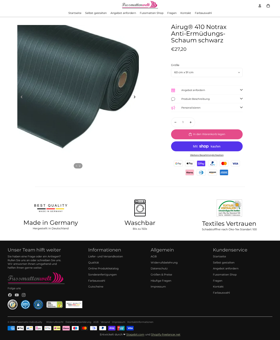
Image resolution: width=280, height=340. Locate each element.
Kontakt (218, 286)
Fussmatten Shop (225, 274)
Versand (105, 322)
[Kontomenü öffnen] (260, 6)
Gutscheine (95, 286)
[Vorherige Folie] (20, 97)
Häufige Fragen (161, 280)
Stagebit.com (135, 334)
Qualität (93, 262)
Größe (175, 65)
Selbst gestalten (223, 262)
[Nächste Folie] (136, 97)
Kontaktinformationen (140, 322)
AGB (154, 256)
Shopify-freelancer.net (165, 334)
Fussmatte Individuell (28, 322)
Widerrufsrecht (54, 322)
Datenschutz (159, 268)
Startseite (219, 256)
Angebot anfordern (225, 268)
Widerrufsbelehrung (164, 262)
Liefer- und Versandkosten (105, 256)
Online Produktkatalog (103, 268)
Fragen (217, 280)
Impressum (158, 286)
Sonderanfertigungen (102, 274)
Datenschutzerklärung (78, 322)
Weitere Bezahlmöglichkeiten (207, 155)
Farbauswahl (96, 280)
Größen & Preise (161, 274)
